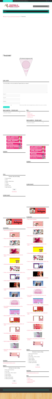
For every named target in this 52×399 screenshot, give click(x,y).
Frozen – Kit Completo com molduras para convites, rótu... (14, 272)
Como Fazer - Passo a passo (11, 372)
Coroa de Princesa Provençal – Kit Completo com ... (13, 298)
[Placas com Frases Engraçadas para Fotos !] (14, 242)
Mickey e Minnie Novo (10, 181)
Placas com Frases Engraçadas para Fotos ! (12, 238)
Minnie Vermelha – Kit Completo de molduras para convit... (14, 315)
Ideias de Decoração (9, 377)
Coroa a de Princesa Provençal (13, 16)
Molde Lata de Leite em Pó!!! (9, 246)
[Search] (48, 6)
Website (4, 101)
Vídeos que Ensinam (9, 378)
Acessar (28, 112)
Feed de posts (30, 379)
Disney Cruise (8, 185)
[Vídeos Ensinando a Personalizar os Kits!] (14, 285)
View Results (14, 191)
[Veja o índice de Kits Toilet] (14, 147)
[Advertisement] (26, 27)
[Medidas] (14, 144)
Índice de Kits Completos (8, 230)
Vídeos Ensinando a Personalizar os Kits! (11, 280)
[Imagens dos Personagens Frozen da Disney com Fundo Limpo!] (14, 294)
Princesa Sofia (8, 178)
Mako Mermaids (8, 187)
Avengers (7, 184)
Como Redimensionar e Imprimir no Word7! (12, 333)
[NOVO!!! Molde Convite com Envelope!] (14, 345)
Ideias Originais (8, 375)
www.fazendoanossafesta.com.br (9, 362)
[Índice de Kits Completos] (14, 234)
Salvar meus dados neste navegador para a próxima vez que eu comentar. (33, 105)
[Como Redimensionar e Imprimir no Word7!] (14, 337)
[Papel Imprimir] (14, 140)
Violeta (7, 182)
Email (4, 97)
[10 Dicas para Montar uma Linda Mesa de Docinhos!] (14, 268)
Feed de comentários (31, 115)
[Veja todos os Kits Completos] (14, 137)
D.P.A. (7, 179)
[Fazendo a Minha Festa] (12, 6)
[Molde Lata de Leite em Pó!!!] (14, 251)
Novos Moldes (8, 374)
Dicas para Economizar (10, 369)
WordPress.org (30, 116)
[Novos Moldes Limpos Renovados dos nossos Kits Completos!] (14, 311)
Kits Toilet (7, 371)
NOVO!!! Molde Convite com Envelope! (11, 341)
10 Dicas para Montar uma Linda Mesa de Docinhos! (13, 264)
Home (5, 16)
